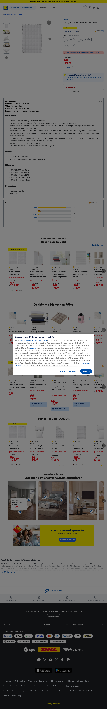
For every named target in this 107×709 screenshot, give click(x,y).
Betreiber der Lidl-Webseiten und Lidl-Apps (33, 340)
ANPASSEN (72, 371)
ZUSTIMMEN (86, 371)
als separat (33, 348)
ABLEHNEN (61, 371)
